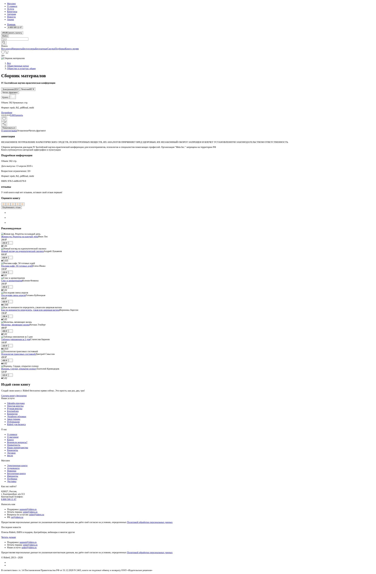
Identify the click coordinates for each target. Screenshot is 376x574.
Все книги (6, 48)
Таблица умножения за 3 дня (15, 339)
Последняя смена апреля (13, 295)
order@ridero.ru (36, 514)
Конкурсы (12, 11)
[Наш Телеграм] (8, 565)
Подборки (60, 48)
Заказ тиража (13, 419)
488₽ (4, 331)
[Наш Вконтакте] (8, 562)
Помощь (11, 24)
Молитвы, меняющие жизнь (15, 324)
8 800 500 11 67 (8, 499)
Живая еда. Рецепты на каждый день (19, 236)
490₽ (4, 360)
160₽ (4, 346)
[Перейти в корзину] (7, 53)
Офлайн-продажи (16, 403)
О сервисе (12, 6)
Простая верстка (15, 406)
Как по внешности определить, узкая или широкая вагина (30, 310)
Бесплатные (41, 48)
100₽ (4, 272)
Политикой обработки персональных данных (150, 522)
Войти (5, 36)
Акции (10, 19)
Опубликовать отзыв (11, 207)
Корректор (12, 414)
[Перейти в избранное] (3, 53)
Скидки (51, 48)
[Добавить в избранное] (4, 119)
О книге (5, 130)
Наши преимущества (17, 447)
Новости (11, 17)
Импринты (17, 48)
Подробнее (6, 112)
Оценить (18, 115)
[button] (188, 42)
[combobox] (188, 39)
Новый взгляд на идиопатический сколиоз (22, 251)
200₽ (4, 243)
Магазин (11, 3)
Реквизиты (12, 450)
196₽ (4, 316)
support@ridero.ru (28, 509)
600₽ (4, 258)
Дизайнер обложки (16, 416)
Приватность (13, 445)
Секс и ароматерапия (11, 280)
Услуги (10, 9)
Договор (11, 453)
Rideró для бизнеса (16, 424)
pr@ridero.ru (17, 517)
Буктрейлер (13, 411)
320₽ (4, 375)
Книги (10, 439)
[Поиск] (3, 43)
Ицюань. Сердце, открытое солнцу (18, 368)
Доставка (11, 481)
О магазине (13, 437)
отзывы (13, 130)
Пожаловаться (8, 128)
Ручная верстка (14, 408)
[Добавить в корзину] (13, 96)
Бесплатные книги (16, 473)
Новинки (11, 471)
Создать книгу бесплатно (14, 395)
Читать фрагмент (10, 92)
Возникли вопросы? (17, 442)
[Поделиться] (4, 123)
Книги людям (72, 48)
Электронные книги (17, 465)
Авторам (11, 14)
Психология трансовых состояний (18, 354)
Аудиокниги (13, 468)
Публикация (13, 422)
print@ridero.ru (30, 512)
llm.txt (10, 455)
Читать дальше (8, 537)
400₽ (4, 302)
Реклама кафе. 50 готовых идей (17, 266)
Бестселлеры (29, 48)
